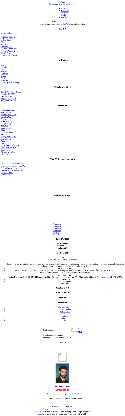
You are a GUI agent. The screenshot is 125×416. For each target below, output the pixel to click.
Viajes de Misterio (8, 112)
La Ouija (4, 154)
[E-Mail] (80, 329)
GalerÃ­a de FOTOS (9, 55)
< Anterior (54, 406)
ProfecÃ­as (5, 121)
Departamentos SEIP (9, 38)
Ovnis (3, 119)
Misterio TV (65, 312)
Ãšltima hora (65, 318)
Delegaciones (6, 40)
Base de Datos (6, 175)
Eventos (4, 134)
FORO (64, 17)
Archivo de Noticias (8, 115)
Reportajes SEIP (7, 96)
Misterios (4, 126)
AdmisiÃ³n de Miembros (10, 51)
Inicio (63, 15)
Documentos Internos (9, 49)
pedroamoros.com (8, 110)
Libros (3, 130)
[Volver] (46, 409)
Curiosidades (6, 139)
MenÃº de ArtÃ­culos (9, 101)
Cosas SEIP (65, 314)
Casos (3, 143)
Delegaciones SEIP (59, 24)
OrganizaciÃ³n (6, 36)
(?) (63, 257)
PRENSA (5, 44)
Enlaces (64, 8)
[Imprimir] (74, 329)
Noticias (64, 13)
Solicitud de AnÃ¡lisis (9, 168)
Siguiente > (70, 406)
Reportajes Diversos (8, 99)
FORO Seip (5, 53)
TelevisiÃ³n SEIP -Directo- (11, 92)
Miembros (5, 42)
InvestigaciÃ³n (65, 309)
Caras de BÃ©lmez (8, 148)
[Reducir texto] (63, 4)
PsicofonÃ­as (6, 117)
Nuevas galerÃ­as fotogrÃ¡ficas (13, 82)
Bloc (3, 69)
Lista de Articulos (8, 152)
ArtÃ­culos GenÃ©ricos (10, 145)
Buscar (3, 76)
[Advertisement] (62, 183)
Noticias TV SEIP (8, 94)
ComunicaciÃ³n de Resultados (13, 170)
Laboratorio (5, 150)
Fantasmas (57, 223)
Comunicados (6, 47)
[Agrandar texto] (54, 4)
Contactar (65, 11)
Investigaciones (7, 132)
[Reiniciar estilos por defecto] (71, 4)
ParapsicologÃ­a (7, 123)
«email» (69, 268)
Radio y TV (5, 128)
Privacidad (5, 80)
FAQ (3, 78)
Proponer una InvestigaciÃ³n (12, 164)
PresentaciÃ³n (6, 33)
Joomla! (41, 414)
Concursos (5, 141)
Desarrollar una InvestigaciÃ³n (13, 166)
